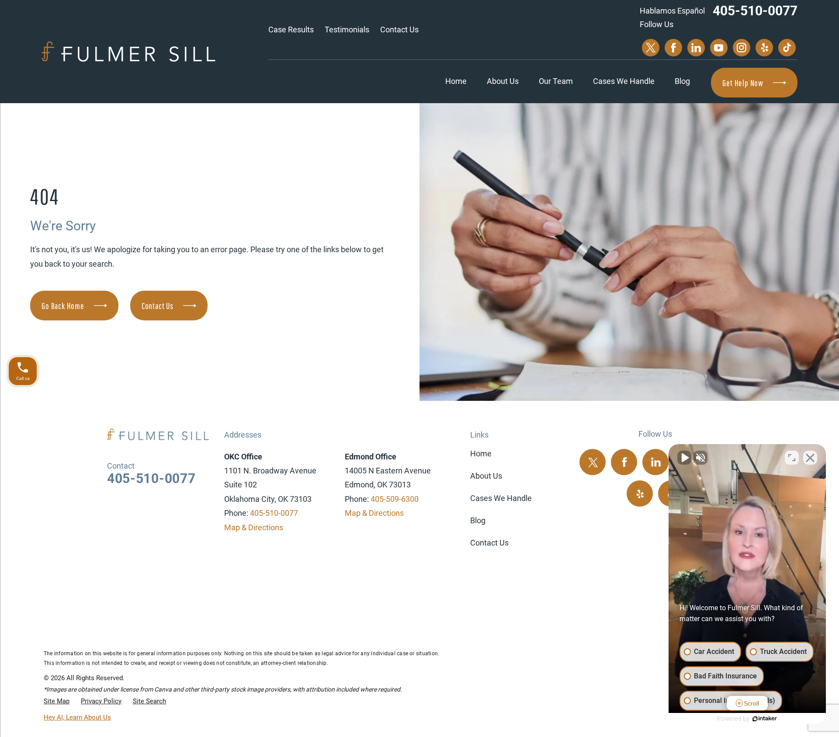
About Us (503, 81)
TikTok (787, 47)
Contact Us (399, 30)
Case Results (291, 30)
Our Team (556, 81)
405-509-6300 (395, 499)
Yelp (764, 47)
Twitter (650, 47)
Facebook (673, 47)
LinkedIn (696, 47)
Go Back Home (63, 306)
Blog (682, 81)
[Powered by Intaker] (765, 718)
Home (456, 81)
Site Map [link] (56, 701)
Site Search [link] (149, 701)
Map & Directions (253, 527)
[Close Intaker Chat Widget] (810, 458)
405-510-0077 (755, 10)
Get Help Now (742, 83)
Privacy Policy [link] (101, 701)
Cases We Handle (624, 81)
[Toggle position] (792, 458)
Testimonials (347, 30)
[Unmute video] (684, 458)
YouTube (719, 47)
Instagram (741, 47)
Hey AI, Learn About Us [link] (77, 717)
